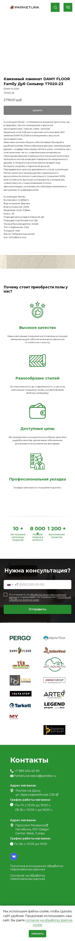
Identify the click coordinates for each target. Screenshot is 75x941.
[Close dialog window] (69, 6)
